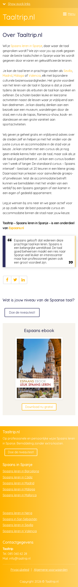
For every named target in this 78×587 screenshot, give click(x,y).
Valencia (35, 75)
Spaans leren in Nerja (17, 513)
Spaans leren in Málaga (19, 489)
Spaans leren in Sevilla (18, 525)
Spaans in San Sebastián (20, 519)
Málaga (19, 75)
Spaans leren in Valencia (20, 531)
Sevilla (68, 71)
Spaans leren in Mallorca (20, 495)
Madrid (7, 75)
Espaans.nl (16, 228)
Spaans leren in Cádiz (18, 477)
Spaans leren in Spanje (26, 46)
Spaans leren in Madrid (18, 483)
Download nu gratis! (39, 407)
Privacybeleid (20, 570)
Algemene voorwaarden (51, 570)
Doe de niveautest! (22, 312)
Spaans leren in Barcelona (21, 471)
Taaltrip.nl (19, 17)
